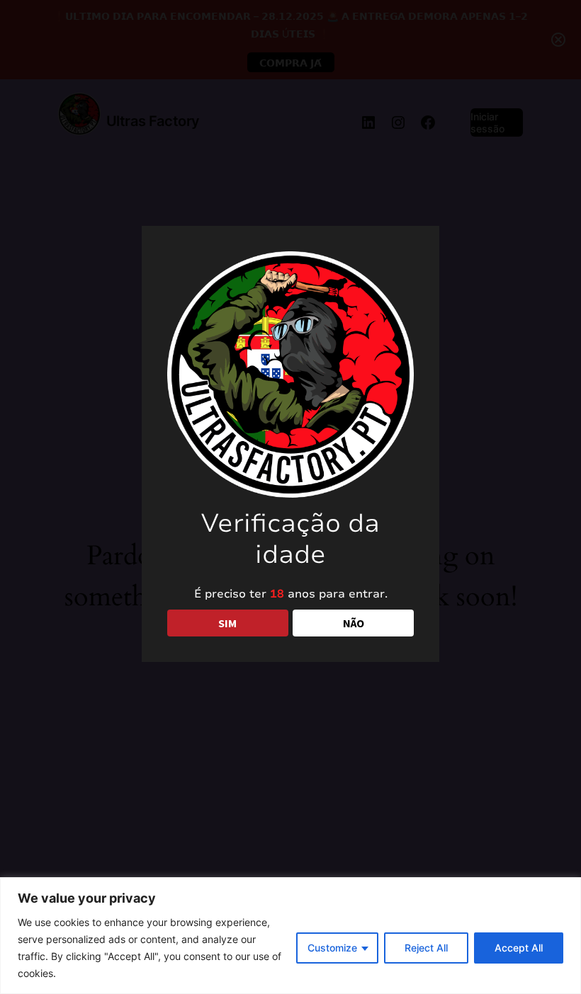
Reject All (426, 948)
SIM (227, 623)
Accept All (519, 948)
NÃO (353, 623)
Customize (332, 948)
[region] (290, 935)
